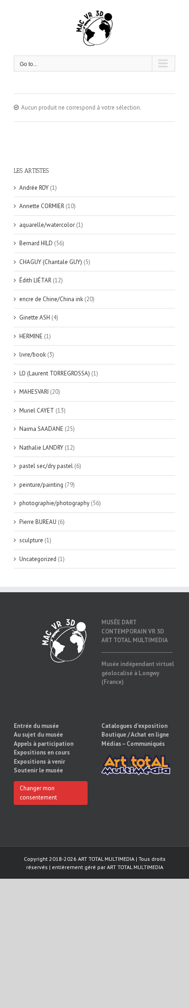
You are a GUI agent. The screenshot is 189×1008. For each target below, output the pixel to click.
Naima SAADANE (41, 429)
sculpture (31, 540)
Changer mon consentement (38, 792)
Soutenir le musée (38, 770)
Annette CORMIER (41, 206)
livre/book (32, 354)
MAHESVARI (34, 392)
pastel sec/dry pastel (46, 466)
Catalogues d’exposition (134, 726)
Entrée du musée (36, 726)
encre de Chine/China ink (51, 299)
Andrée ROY (34, 188)
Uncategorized (37, 559)
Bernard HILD (36, 243)
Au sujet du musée (38, 734)
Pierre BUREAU (37, 522)
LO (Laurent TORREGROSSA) (54, 373)
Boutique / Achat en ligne (135, 734)
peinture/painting (41, 485)
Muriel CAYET (36, 410)
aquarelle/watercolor (47, 225)
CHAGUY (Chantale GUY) (50, 262)
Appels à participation (43, 744)
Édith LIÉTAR (35, 280)
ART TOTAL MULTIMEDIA (135, 867)
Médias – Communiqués (133, 744)
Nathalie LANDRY (41, 448)
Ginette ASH (34, 317)
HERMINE (31, 336)
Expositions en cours (42, 752)
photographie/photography (54, 503)
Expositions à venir (39, 762)
